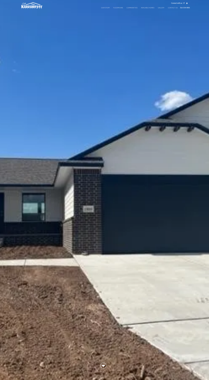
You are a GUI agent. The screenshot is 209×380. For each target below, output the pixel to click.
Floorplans (118, 8)
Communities (131, 8)
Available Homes (147, 8)
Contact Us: (173, 8)
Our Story (105, 8)
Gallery (161, 8)
